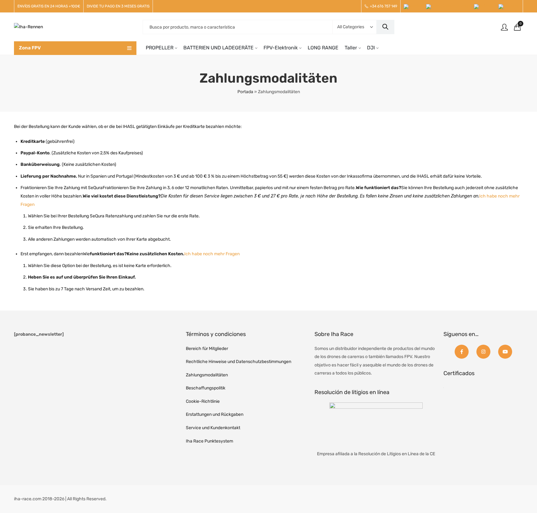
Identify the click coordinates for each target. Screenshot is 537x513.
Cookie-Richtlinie (203, 401)
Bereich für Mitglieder (207, 348)
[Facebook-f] (462, 352)
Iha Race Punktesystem (209, 441)
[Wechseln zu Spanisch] (415, 6)
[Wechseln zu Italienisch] (486, 6)
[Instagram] (483, 352)
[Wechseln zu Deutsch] (509, 6)
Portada (245, 91)
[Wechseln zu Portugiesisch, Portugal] (450, 6)
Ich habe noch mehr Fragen (212, 253)
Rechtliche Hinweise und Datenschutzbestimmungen (238, 361)
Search (385, 27)
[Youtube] (505, 352)
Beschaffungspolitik (205, 388)
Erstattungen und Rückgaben (214, 414)
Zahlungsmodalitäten (207, 375)
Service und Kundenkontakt (213, 427)
